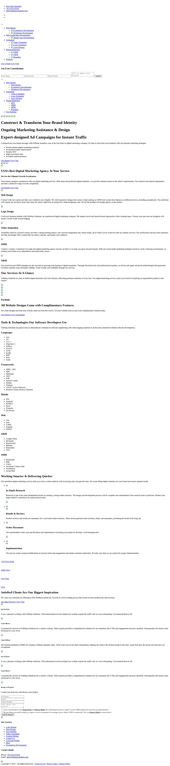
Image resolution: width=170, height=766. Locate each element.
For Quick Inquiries (13, 6)
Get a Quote (6, 64)
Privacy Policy (40, 710)
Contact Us (10, 738)
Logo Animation (19, 45)
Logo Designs (19, 47)
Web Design (11, 28)
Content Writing (12, 736)
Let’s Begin (5, 315)
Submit (98, 76)
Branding (17, 57)
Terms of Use (27, 710)
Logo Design (11, 727)
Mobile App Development (23, 38)
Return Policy (64, 764)
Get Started (5, 161)
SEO (13, 103)
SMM (15, 52)
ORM (15, 55)
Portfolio (9, 59)
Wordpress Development (23, 33)
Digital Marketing (13, 50)
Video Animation (20, 42)
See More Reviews (8, 602)
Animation (10, 40)
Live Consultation (18, 315)
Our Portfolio (11, 112)
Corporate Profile (13, 741)
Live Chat (15, 64)
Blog (8, 743)
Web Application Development (18, 35)
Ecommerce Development (23, 30)
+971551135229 (12, 8)
